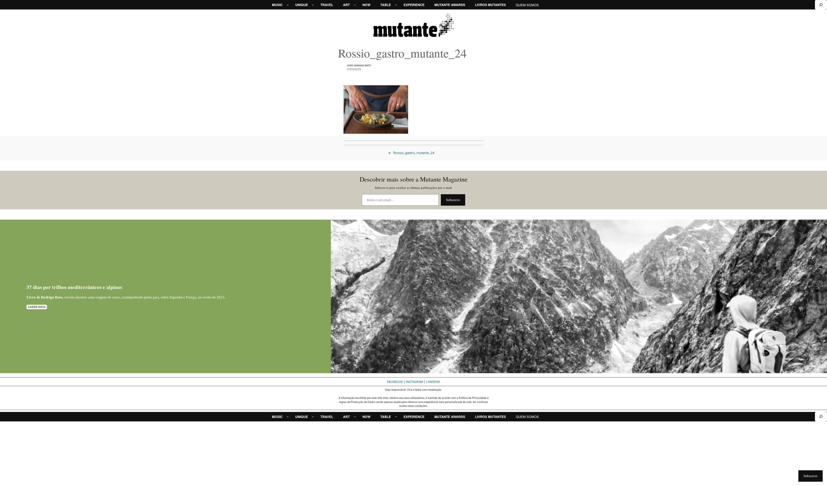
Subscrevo (453, 199)
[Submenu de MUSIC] (288, 5)
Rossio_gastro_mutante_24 (414, 153)
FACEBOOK (395, 382)
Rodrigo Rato (52, 297)
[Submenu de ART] (355, 5)
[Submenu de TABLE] (396, 5)
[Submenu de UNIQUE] (313, 5)
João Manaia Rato (359, 65)
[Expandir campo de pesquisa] (821, 4)
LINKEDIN (433, 382)
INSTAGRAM (414, 382)
